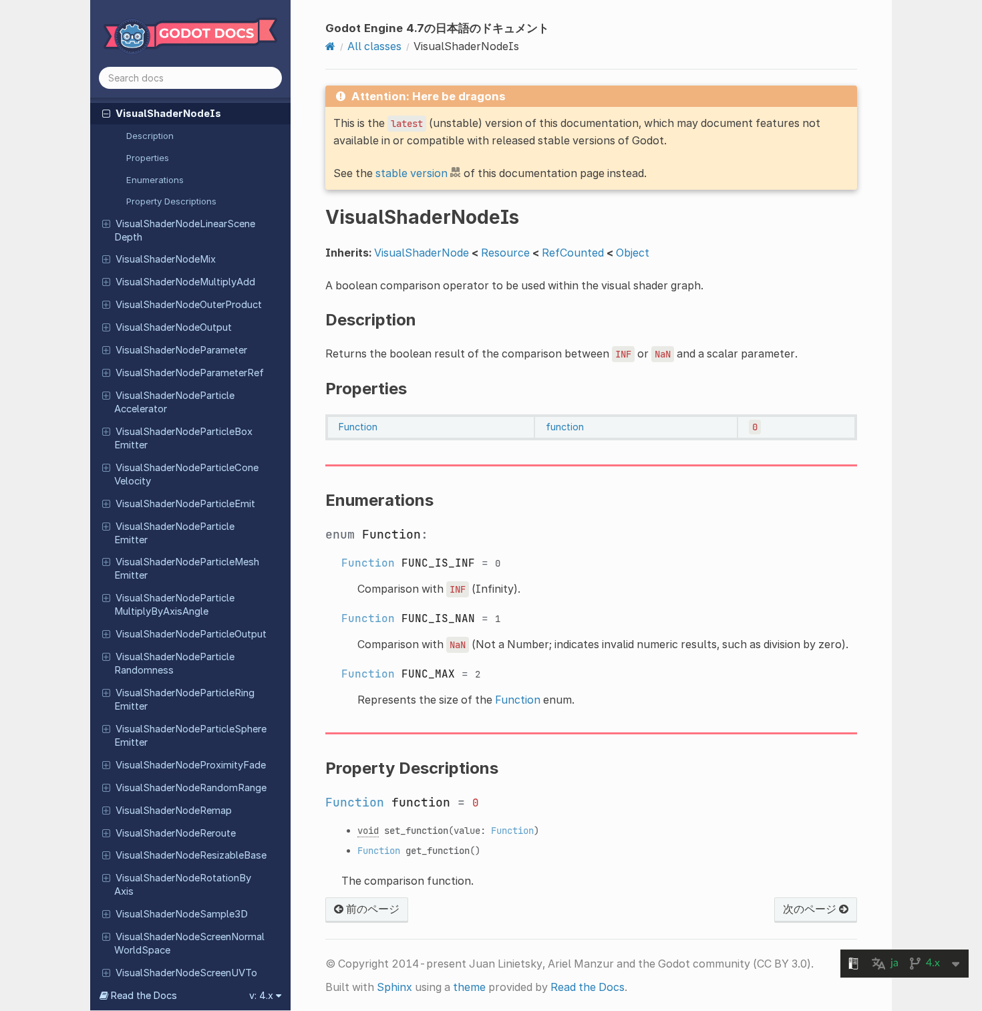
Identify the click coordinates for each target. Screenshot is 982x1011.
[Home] (330, 46)
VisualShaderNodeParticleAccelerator (174, 402)
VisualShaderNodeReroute (176, 833)
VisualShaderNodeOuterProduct (189, 305)
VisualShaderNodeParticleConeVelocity (186, 474)
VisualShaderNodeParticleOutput (191, 634)
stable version (411, 173)
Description (150, 135)
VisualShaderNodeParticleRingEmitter (184, 699)
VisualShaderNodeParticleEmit (185, 504)
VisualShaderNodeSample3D (182, 914)
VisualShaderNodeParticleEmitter (174, 533)
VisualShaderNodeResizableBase (191, 855)
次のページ (811, 908)
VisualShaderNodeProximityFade (191, 765)
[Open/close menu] (106, 113)
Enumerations (155, 179)
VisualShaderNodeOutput (174, 327)
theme (469, 987)
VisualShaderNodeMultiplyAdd (185, 282)
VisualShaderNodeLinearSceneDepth (184, 230)
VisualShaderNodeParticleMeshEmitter (186, 568)
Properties (147, 157)
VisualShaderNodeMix (166, 259)
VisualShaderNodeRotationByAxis (182, 884)
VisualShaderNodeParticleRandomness (174, 663)
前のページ (371, 908)
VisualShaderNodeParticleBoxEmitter (183, 438)
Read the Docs (587, 987)
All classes (374, 46)
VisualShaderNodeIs (168, 114)
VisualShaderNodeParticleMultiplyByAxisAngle (174, 604)
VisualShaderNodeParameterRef (190, 373)
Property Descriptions (171, 201)
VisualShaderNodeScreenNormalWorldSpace (189, 943)
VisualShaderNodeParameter (181, 350)
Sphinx (394, 987)
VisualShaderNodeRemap (174, 811)
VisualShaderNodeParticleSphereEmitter (190, 735)
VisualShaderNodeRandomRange (191, 788)
